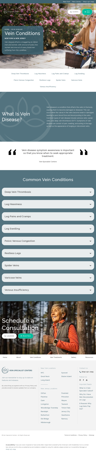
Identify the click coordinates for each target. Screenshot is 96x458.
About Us (22, 9)
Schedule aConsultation (20, 324)
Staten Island (66, 376)
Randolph (44, 411)
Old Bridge (45, 419)
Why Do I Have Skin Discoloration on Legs (86, 397)
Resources (22, 14)
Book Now (88, 11)
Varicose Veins (76, 80)
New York (66, 2)
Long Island (45, 380)
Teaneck (64, 404)
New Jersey (76, 2)
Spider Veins (61, 80)
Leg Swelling (80, 74)
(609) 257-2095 (88, 2)
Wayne (64, 400)
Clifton (43, 393)
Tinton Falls (65, 408)
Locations (75, 11)
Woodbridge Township (49, 408)
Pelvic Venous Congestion (24, 80)
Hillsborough (46, 422)
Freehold (64, 393)
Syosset (64, 373)
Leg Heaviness (40, 74)
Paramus (44, 397)
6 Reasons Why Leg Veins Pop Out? (85, 406)
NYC (42, 373)
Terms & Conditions (70, 435)
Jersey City (65, 411)
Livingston (45, 404)
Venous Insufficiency (48, 87)
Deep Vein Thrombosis (20, 74)
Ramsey (64, 419)
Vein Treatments (45, 9)
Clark (43, 400)
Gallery (55, 9)
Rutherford (45, 415)
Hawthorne (65, 415)
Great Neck (45, 376)
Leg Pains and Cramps (60, 74)
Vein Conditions (32, 9)
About (18, 357)
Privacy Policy (83, 435)
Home (7, 29)
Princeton (65, 397)
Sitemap (91, 435)
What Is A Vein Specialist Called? (86, 389)
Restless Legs (44, 80)
